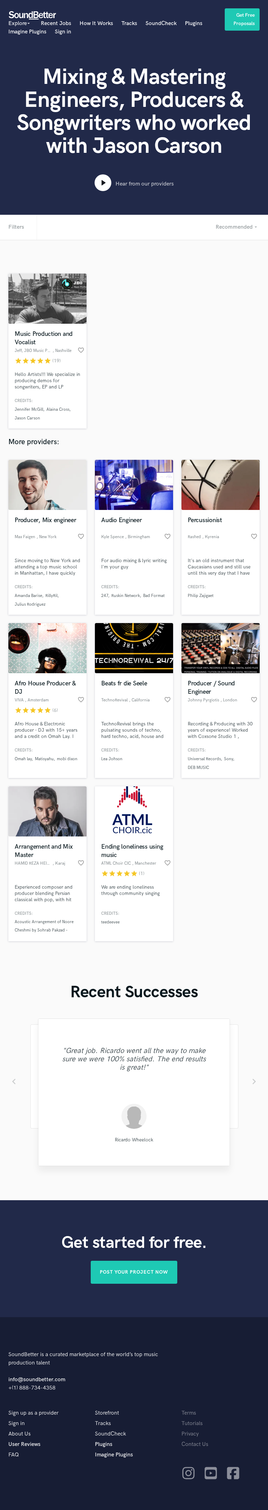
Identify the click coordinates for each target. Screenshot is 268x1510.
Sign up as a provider (33, 1413)
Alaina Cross (57, 409)
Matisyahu (44, 759)
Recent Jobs (56, 23)
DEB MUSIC (198, 767)
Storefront (107, 1413)
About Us (19, 1434)
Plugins (193, 23)
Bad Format (154, 595)
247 (104, 595)
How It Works (96, 23)
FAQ (13, 1455)
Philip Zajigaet (201, 595)
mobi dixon (67, 759)
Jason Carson (27, 418)
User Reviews (24, 1444)
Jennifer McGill (29, 409)
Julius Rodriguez (30, 604)
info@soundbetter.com (36, 1379)
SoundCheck (161, 23)
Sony (228, 759)
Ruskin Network (125, 595)
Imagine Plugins (27, 32)
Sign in (63, 32)
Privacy (190, 1434)
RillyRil (51, 595)
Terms (188, 1413)
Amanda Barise (28, 595)
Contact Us (194, 1444)
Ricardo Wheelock (134, 1140)
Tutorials (192, 1423)
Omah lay (23, 759)
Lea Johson (111, 759)
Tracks (129, 23)
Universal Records (204, 759)
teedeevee (110, 922)
